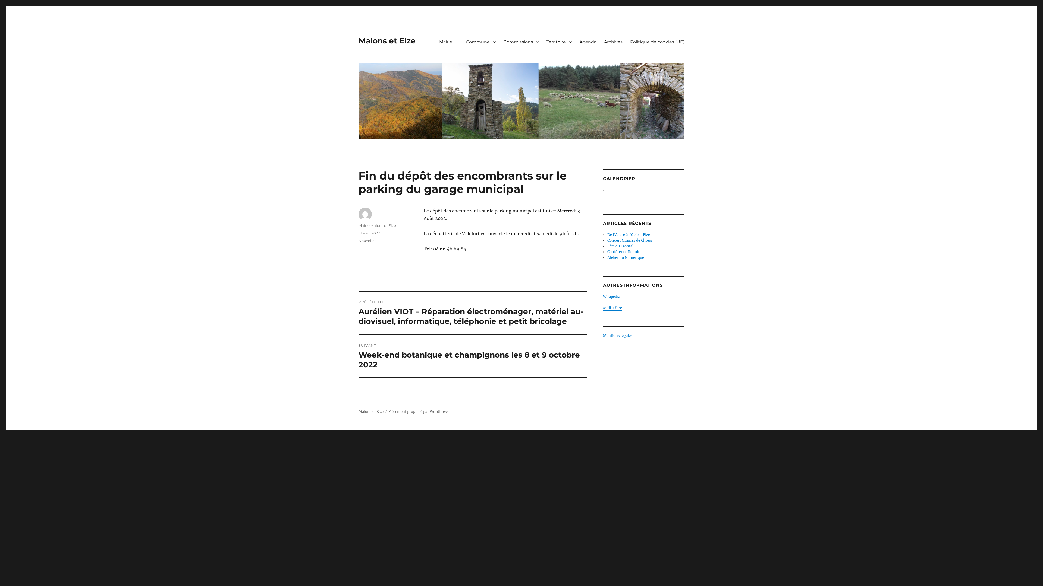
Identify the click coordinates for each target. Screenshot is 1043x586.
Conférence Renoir (623, 252)
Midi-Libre (612, 308)
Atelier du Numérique (625, 257)
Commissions (518, 41)
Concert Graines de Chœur (630, 240)
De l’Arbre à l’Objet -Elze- (629, 235)
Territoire (556, 41)
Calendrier (619, 178)
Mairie (445, 41)
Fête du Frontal (620, 246)
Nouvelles (367, 240)
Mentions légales (618, 335)
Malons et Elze (387, 40)
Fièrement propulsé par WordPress (418, 411)
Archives (613, 41)
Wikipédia (611, 296)
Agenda (587, 41)
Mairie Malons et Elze (377, 225)
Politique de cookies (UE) (657, 41)
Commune (478, 41)
